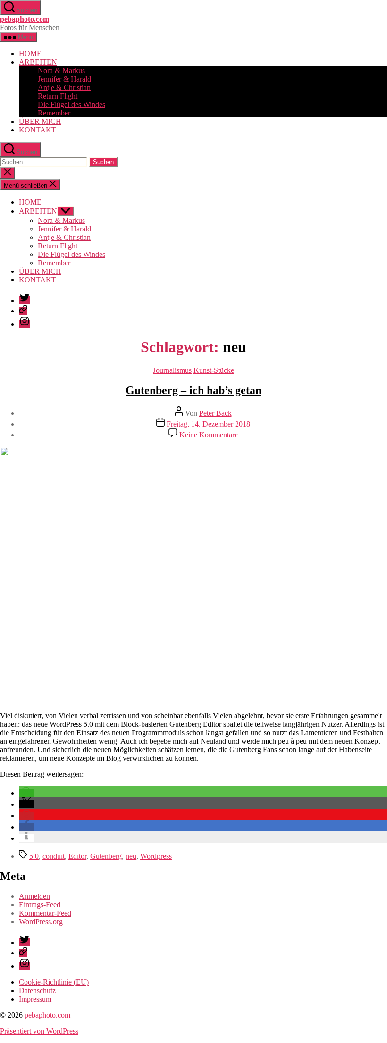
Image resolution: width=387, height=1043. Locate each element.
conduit (53, 856)
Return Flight (57, 96)
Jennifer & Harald (64, 79)
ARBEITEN (38, 62)
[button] (26, 793)
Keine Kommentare (208, 435)
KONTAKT (37, 130)
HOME (30, 53)
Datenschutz (37, 990)
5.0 (34, 856)
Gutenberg (106, 856)
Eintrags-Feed (39, 905)
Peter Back (215, 413)
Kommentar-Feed (45, 913)
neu (131, 856)
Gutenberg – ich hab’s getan (193, 390)
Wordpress (156, 856)
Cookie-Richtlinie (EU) (54, 982)
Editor (77, 856)
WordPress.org (41, 922)
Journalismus (172, 370)
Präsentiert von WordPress (39, 1031)
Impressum (35, 999)
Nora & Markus (61, 70)
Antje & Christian (64, 87)
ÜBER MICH (40, 121)
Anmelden (34, 896)
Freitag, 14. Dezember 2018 (208, 424)
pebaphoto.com (24, 19)
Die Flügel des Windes (71, 104)
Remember (54, 113)
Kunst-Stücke (214, 370)
